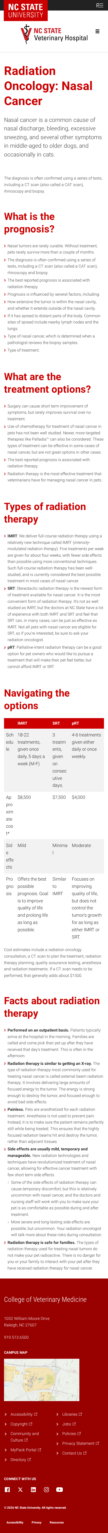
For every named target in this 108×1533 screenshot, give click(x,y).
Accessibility (15, 1522)
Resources (57, 1522)
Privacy (36, 1522)
